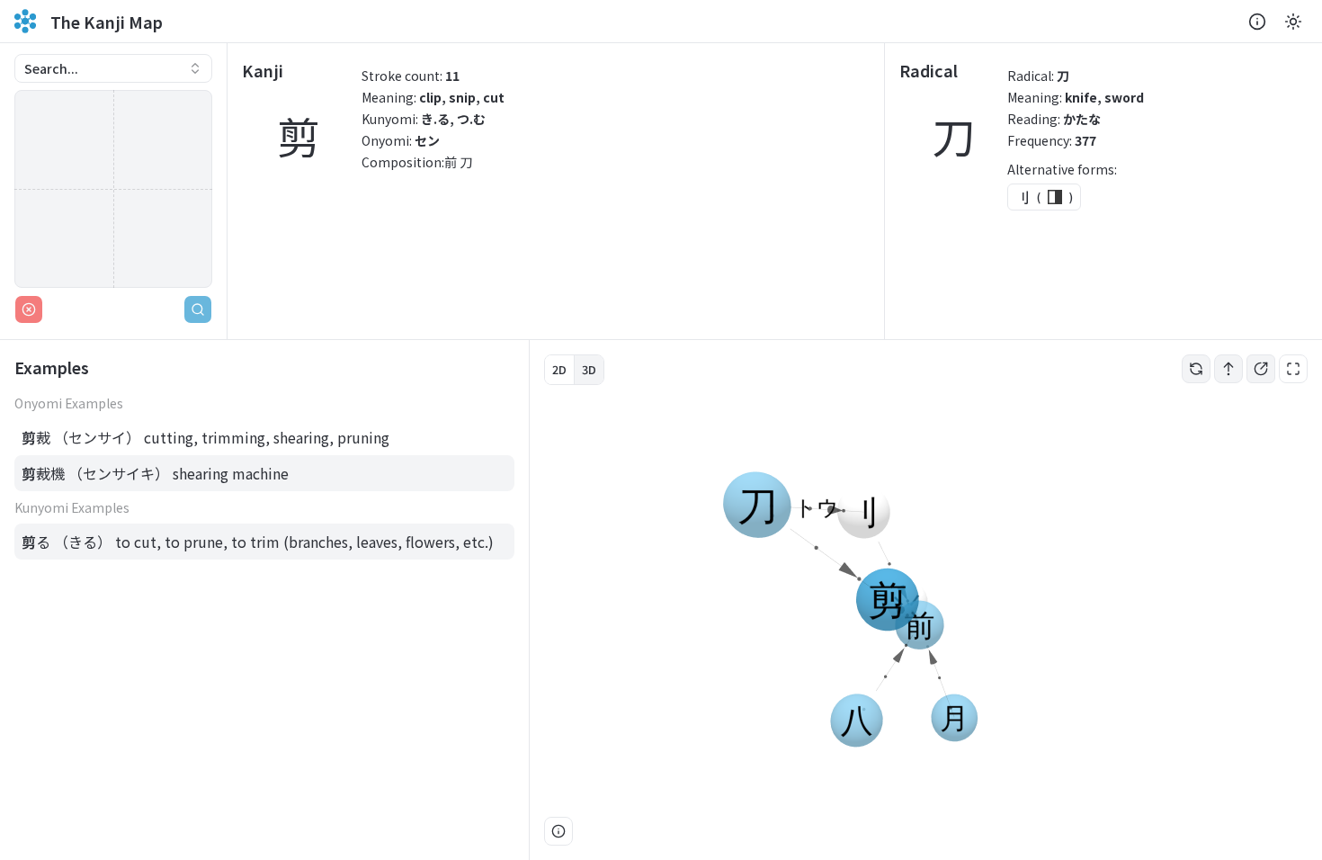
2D (559, 369)
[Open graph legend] (558, 831)
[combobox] (113, 68)
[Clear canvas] (28, 309)
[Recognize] (197, 309)
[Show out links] (1260, 368)
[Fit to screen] (1293, 368)
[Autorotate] (1196, 368)
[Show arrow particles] (1228, 368)
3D (589, 369)
